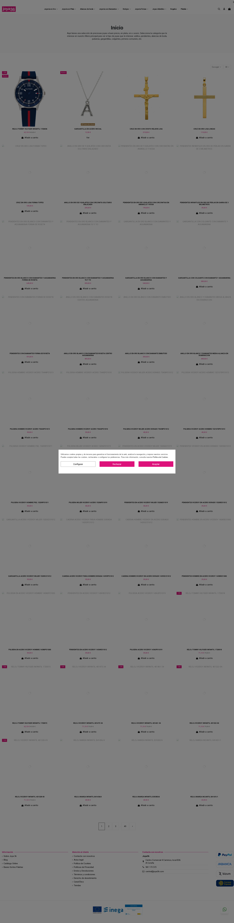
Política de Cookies (160, 457)
